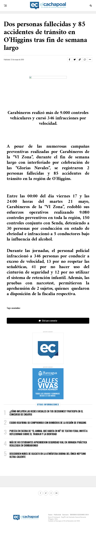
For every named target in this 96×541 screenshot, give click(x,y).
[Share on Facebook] (69, 59)
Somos (50, 515)
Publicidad (57, 515)
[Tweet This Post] (74, 59)
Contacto (65, 515)
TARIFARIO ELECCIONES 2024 (79, 515)
